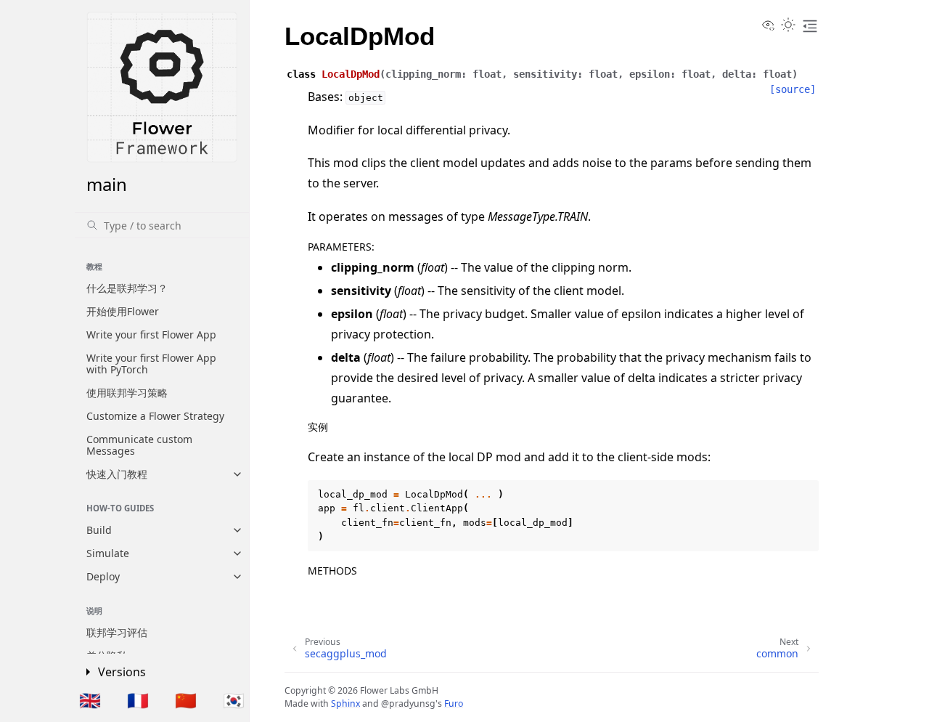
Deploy (103, 576)
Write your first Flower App (151, 334)
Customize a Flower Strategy (155, 416)
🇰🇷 (234, 700)
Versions (122, 672)
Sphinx (345, 703)
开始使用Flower (122, 311)
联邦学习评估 (116, 632)
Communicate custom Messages (139, 445)
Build (99, 530)
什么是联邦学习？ (127, 288)
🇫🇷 (138, 700)
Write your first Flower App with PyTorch (151, 363)
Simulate (107, 553)
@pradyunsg (408, 703)
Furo (453, 703)
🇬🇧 (90, 700)
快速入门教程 (116, 474)
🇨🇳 (186, 700)
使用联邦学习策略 (127, 392)
